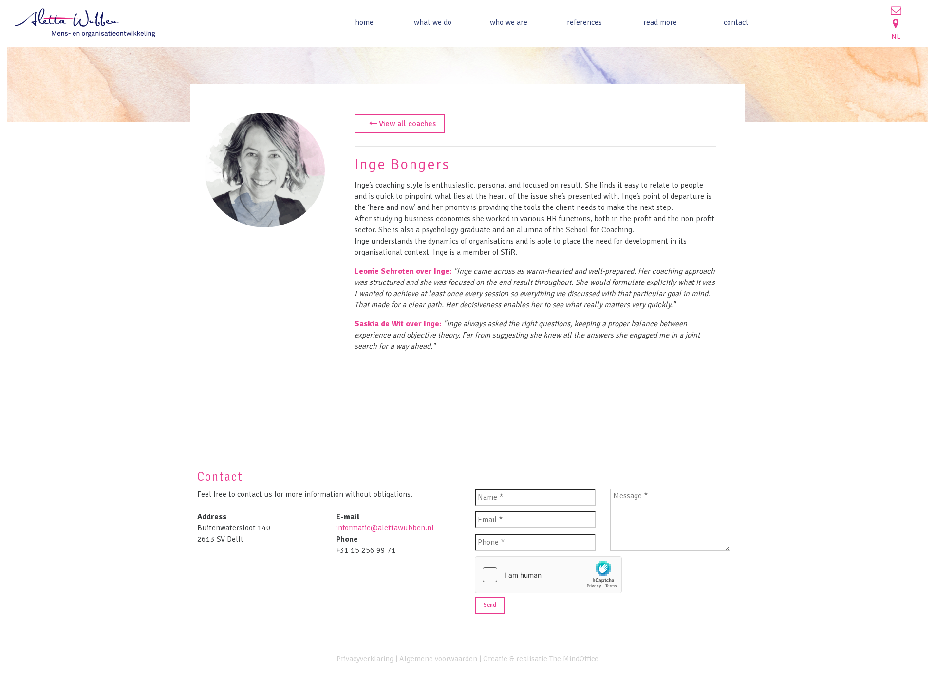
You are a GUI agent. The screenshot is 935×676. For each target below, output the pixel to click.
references (584, 22)
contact (736, 22)
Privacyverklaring (365, 659)
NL (895, 36)
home (364, 22)
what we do (432, 22)
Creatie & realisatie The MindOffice (540, 659)
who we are (508, 22)
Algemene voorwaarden (438, 659)
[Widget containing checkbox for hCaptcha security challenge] (548, 574)
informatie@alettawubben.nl (385, 528)
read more (660, 22)
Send (490, 605)
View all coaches (406, 124)
